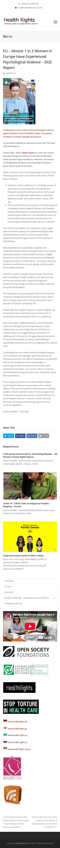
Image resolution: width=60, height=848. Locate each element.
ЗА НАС (8, 586)
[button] (55, 21)
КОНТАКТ (9, 592)
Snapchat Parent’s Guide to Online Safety (23, 555)
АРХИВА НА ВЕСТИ (13, 603)
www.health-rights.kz (17, 735)
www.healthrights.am (18, 721)
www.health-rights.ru (17, 742)
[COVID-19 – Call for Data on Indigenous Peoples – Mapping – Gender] (30, 486)
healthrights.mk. (23, 843)
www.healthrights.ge (17, 728)
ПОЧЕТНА (9, 581)
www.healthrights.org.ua (19, 749)
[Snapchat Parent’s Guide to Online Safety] (30, 536)
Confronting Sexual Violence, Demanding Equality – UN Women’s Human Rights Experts (30, 455)
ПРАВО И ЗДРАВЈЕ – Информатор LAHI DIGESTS (27, 597)
